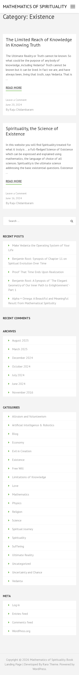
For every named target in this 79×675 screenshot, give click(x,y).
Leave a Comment (16, 100)
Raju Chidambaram (22, 109)
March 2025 (20, 349)
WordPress (39, 669)
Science (16, 520)
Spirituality (19, 538)
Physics (16, 503)
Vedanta (17, 581)
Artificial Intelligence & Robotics (33, 425)
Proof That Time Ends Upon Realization (38, 272)
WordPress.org (21, 631)
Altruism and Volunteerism (29, 416)
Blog (15, 434)
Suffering (18, 546)
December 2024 (22, 358)
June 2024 (18, 384)
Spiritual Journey (22, 529)
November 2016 (22, 392)
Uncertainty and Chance (27, 572)
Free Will (18, 468)
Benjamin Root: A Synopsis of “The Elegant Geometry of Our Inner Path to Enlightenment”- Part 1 (39, 285)
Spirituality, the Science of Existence (32, 131)
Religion (17, 512)
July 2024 (18, 375)
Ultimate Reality (23, 555)
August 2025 (20, 340)
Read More (14, 87)
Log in (16, 605)
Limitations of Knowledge (29, 477)
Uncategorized (21, 564)
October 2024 (21, 366)
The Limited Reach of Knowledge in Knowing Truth (39, 42)
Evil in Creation (21, 451)
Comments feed (22, 622)
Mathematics (20, 494)
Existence (18, 460)
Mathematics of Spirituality (35, 6)
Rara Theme (50, 664)
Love (15, 486)
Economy (18, 442)
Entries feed (20, 614)
